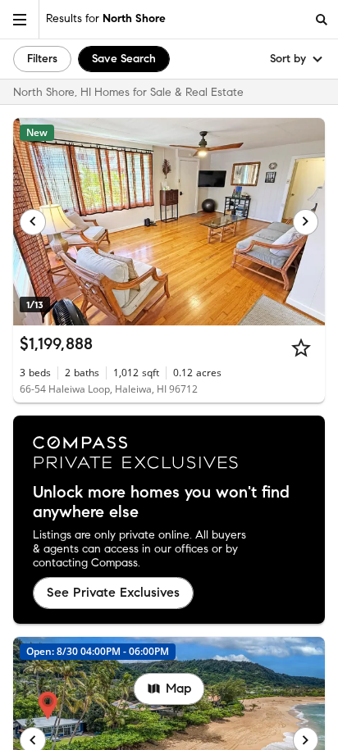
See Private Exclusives (113, 592)
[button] (19, 19)
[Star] (301, 347)
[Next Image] (306, 222)
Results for (106, 18)
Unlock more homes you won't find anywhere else (161, 502)
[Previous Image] (33, 222)
